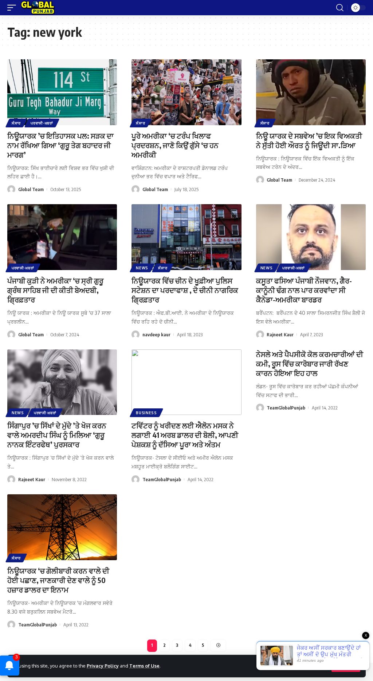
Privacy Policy (103, 666)
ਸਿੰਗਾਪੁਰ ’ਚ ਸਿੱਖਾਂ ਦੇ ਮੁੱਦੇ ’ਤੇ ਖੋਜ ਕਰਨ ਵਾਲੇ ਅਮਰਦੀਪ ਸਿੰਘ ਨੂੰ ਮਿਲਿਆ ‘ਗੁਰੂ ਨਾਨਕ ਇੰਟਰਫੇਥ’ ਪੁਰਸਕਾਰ (56, 435)
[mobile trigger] (13, 7)
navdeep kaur (156, 334)
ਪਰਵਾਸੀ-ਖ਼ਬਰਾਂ (42, 123)
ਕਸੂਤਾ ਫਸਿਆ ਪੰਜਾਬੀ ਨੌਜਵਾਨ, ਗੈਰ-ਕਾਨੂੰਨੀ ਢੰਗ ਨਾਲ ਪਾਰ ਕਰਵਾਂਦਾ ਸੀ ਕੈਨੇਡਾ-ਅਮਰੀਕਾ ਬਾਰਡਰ (304, 290)
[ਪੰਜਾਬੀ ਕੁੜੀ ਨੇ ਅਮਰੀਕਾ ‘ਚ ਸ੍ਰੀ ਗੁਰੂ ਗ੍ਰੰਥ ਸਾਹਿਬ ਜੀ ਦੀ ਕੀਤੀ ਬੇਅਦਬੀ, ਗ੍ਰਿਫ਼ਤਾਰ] (62, 237)
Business (146, 413)
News (142, 268)
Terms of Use (144, 666)
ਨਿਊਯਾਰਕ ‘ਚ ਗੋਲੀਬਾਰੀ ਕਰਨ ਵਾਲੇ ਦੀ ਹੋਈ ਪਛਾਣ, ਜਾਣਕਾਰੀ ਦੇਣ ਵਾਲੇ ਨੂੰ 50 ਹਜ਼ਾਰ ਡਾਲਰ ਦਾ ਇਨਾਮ (58, 580)
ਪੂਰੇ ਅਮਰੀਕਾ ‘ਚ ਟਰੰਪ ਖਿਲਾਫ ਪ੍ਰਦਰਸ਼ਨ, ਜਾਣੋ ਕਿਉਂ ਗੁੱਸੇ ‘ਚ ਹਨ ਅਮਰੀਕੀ (175, 145)
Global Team (31, 189)
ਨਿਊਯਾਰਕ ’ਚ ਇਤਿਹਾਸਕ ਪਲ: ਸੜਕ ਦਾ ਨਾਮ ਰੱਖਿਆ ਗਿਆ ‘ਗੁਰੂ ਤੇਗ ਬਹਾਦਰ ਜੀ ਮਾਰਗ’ (60, 145)
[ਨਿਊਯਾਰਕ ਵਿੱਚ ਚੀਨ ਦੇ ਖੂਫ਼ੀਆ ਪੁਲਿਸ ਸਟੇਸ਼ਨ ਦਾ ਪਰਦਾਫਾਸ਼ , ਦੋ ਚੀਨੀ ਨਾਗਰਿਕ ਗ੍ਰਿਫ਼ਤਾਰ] (186, 237)
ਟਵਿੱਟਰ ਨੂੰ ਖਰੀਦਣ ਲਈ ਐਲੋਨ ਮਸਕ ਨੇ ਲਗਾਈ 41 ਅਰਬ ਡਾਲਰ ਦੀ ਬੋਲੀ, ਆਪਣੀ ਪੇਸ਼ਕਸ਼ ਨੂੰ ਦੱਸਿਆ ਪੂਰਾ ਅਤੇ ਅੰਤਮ (184, 435)
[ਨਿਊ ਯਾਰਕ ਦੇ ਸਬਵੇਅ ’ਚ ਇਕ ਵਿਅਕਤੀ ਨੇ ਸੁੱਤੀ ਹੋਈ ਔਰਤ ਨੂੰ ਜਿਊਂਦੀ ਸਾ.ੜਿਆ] (311, 92)
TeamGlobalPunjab (161, 479)
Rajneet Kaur (280, 334)
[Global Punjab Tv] (38, 7)
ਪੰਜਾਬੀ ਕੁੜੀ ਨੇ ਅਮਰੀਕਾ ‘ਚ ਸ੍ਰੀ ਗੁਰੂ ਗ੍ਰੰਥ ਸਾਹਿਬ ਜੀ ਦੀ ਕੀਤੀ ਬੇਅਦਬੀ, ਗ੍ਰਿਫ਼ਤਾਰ (55, 290)
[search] (339, 7)
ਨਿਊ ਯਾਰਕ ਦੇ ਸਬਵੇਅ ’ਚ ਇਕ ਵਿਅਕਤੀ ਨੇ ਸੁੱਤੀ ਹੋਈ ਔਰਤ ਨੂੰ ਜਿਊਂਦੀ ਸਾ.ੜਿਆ (309, 140)
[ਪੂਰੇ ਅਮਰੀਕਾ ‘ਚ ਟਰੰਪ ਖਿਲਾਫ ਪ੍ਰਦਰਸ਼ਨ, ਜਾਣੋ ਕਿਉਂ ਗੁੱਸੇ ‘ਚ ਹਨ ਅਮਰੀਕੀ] (186, 92)
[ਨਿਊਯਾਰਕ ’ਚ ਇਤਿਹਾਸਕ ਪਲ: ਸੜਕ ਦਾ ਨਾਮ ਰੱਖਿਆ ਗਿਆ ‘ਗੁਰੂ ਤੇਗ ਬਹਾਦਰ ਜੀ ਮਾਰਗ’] (62, 92)
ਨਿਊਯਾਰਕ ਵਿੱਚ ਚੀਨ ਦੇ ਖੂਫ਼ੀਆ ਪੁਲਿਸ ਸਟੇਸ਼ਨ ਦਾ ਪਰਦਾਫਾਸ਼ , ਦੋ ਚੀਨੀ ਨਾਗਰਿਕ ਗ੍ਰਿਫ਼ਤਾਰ (184, 290)
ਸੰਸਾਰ (16, 123)
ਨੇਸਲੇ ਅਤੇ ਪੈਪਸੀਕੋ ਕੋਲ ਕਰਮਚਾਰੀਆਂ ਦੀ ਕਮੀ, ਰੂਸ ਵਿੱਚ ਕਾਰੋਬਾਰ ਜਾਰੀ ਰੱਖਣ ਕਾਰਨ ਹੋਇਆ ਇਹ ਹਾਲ (309, 363)
